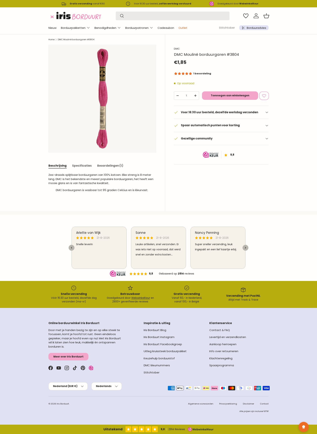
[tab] (57, 165)
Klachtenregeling (220, 358)
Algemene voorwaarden (200, 403)
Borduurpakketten (73, 28)
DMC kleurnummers (157, 365)
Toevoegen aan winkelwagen (230, 95)
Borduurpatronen (137, 28)
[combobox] (172, 16)
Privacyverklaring (228, 403)
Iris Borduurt (63, 403)
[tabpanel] (102, 184)
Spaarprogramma (221, 365)
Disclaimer (248, 403)
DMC (177, 48)
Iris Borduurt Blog (155, 330)
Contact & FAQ (219, 330)
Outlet (182, 28)
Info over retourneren (223, 351)
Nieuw (52, 28)
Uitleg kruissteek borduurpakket (165, 351)
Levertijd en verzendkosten (227, 337)
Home (51, 39)
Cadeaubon (166, 28)
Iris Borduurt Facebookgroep (163, 344)
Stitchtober (227, 28)
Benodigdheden (105, 28)
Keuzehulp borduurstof (159, 358)
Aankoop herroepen (222, 344)
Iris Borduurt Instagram (159, 337)
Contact (264, 403)
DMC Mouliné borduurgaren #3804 (76, 39)
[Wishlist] (246, 16)
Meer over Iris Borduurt (68, 356)
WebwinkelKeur (140, 298)
